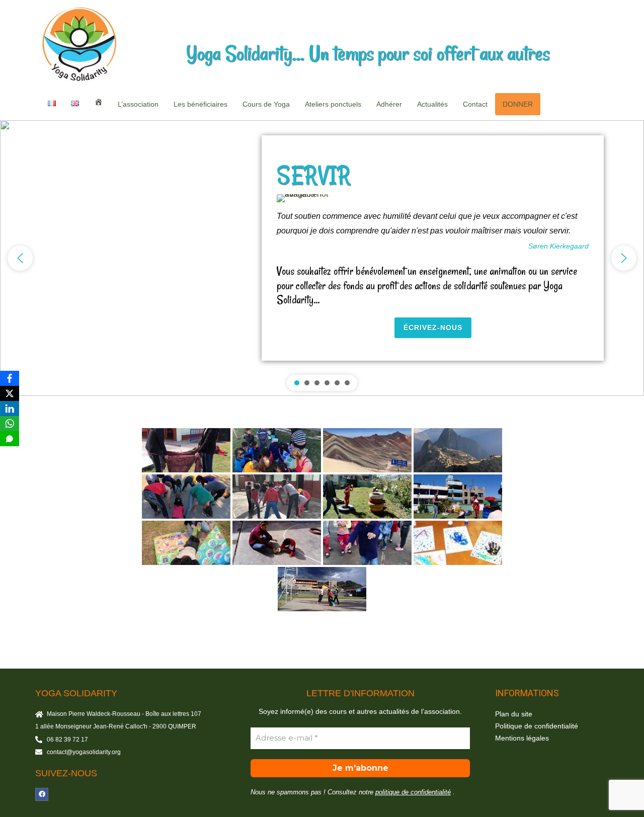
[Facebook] (41, 794)
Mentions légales (522, 738)
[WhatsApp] (9, 423)
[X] (9, 393)
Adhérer (389, 104)
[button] (20, 258)
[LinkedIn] (9, 408)
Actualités (432, 104)
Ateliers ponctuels (333, 104)
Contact (475, 104)
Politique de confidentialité (536, 726)
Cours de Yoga (266, 104)
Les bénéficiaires (200, 104)
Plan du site (513, 714)
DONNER (518, 104)
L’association (138, 104)
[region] (322, 258)
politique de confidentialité (413, 792)
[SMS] (9, 438)
